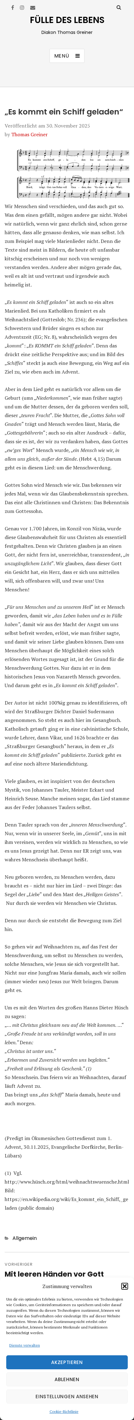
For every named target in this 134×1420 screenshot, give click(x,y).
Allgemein (24, 1238)
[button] (125, 1286)
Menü (61, 55)
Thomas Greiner (29, 134)
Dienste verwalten (24, 1345)
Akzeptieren (67, 1362)
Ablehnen (67, 1379)
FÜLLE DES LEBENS (67, 20)
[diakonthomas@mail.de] (32, 7)
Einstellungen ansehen (67, 1396)
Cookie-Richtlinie (64, 1411)
